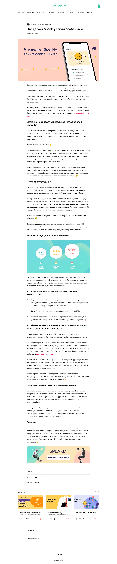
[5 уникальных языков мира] (86, 502)
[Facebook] (56, 554)
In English (30, 13)
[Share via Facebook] (27, 477)
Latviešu (61, 13)
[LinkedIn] (61, 554)
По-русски (70, 13)
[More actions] (89, 24)
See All (97, 492)
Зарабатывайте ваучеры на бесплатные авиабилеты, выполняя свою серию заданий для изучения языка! (30, 513)
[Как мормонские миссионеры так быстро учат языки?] (58, 502)
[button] (99, 6)
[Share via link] (40, 477)
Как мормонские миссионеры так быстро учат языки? (57, 513)
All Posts (21, 13)
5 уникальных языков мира (86, 512)
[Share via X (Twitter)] (32, 477)
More (88, 13)
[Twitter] (58, 554)
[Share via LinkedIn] (36, 477)
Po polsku (80, 13)
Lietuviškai (51, 13)
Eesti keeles (41, 13)
